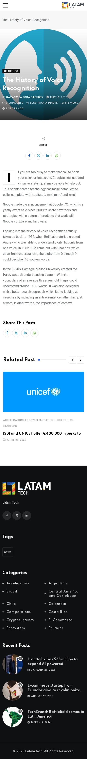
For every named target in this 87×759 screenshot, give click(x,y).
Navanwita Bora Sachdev (24, 97)
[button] (72, 360)
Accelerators (13, 420)
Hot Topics (65, 420)
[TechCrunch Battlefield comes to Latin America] (12, 717)
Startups (10, 426)
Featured (49, 420)
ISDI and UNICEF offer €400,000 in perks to (42, 433)
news (7, 552)
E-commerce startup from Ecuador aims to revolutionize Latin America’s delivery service (56, 690)
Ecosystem (33, 420)
